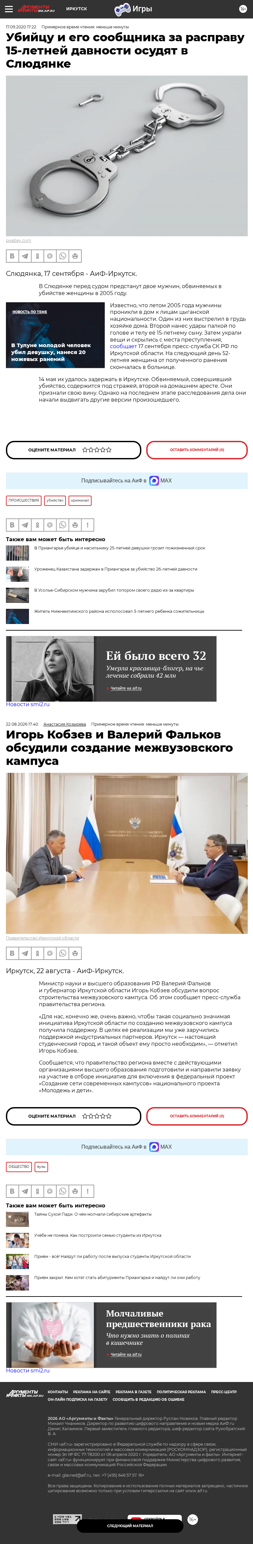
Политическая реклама (181, 1392)
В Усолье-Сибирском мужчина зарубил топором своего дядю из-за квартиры (114, 590)
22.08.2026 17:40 (22, 724)
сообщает (124, 346)
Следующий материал (130, 1526)
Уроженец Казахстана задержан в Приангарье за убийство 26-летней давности (115, 569)
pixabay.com (18, 240)
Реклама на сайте (91, 1392)
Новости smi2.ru (28, 704)
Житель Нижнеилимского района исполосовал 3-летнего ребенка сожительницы (119, 611)
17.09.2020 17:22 (21, 26)
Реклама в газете (134, 1392)
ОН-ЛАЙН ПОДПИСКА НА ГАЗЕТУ (77, 1399)
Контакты (58, 1392)
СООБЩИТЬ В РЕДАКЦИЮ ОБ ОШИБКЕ (148, 1399)
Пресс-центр (224, 1392)
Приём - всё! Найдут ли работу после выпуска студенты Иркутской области (112, 1256)
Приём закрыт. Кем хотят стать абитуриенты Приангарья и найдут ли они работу (117, 1277)
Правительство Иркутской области (42, 938)
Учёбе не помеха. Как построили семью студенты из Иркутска (97, 1235)
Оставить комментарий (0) (197, 450)
